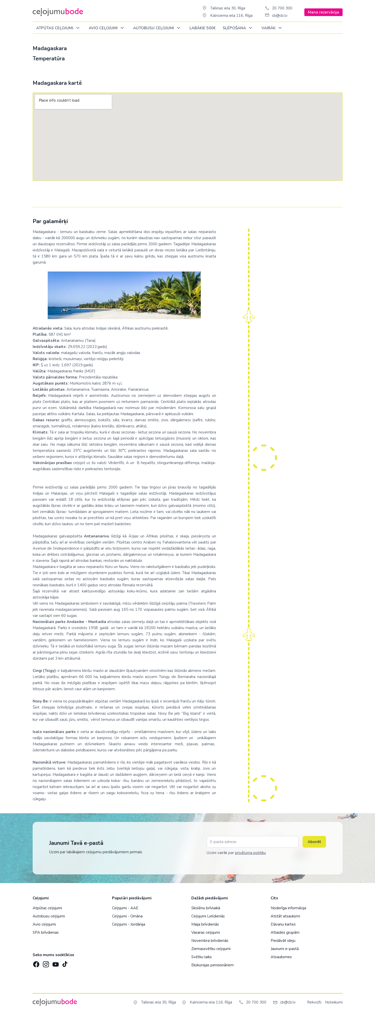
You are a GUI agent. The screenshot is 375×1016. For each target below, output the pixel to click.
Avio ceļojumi (44, 924)
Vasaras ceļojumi (205, 932)
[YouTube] (55, 962)
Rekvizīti (314, 1002)
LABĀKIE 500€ (203, 28)
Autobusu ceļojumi (49, 916)
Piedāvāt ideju (283, 940)
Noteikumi (334, 1002)
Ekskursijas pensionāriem (212, 965)
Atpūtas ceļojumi (55, 28)
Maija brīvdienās (205, 924)
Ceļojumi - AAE (125, 908)
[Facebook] (36, 963)
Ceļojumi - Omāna (127, 916)
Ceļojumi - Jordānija (128, 924)
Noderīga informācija (288, 908)
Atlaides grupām (285, 932)
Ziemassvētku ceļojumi (211, 948)
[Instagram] (45, 963)
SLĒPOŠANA (235, 28)
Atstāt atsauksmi (285, 916)
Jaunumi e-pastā (285, 948)
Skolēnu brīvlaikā (205, 908)
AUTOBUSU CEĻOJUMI (154, 28)
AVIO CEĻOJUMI (104, 28)
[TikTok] (65, 963)
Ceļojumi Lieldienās (208, 916)
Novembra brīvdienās (209, 940)
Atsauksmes (281, 956)
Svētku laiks (201, 956)
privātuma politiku (250, 852)
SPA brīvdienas (46, 932)
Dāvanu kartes (283, 924)
